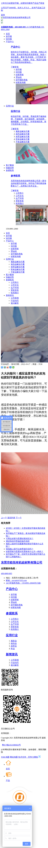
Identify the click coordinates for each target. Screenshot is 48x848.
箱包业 (14, 643)
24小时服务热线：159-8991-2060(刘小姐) (23, 583)
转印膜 (19, 72)
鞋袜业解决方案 (23, 139)
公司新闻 (15, 298)
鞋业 (13, 649)
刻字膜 (19, 69)
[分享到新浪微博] (8, 367)
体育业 (14, 646)
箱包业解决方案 (23, 134)
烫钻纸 (19, 77)
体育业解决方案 (23, 136)
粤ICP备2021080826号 (11, 745)
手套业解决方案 (23, 142)
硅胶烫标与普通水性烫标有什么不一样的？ (24, 551)
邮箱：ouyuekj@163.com (16, 580)
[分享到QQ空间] (5, 367)
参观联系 (12, 613)
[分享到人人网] (10, 367)
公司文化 (20, 196)
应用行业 (12, 635)
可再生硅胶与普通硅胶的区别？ (19, 539)
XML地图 (5, 757)
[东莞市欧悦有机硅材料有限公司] (16, 17)
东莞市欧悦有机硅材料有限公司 (21, 562)
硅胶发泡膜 (21, 82)
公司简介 (20, 193)
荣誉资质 (20, 201)
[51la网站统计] (39, 757)
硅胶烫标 (20, 75)
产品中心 (12, 588)
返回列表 (11, 518)
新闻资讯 (12, 654)
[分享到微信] (13, 367)
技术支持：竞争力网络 (28, 757)
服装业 (14, 641)
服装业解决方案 (23, 131)
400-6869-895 (6, 573)
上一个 (4, 518)
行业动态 (15, 301)
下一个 (19, 518)
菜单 (3, 15)
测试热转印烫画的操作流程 (18, 541)
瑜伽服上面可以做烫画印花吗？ (19, 549)
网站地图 (14, 757)
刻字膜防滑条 (22, 80)
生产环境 (20, 198)
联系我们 (20, 203)
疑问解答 (15, 303)
